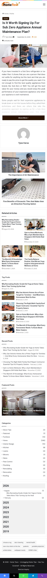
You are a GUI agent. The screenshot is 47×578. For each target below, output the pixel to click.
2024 (6, 507)
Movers (6, 454)
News (5, 458)
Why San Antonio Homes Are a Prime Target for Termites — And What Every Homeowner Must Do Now (30, 295)
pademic (26, 546)
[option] (23, 403)
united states (7, 550)
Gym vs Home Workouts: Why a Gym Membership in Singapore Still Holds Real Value (30, 316)
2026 (6, 485)
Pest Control (7, 462)
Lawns (5, 451)
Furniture (6, 437)
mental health (30, 542)
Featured (6, 433)
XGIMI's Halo (33, 550)
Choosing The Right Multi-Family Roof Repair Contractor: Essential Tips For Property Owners (30, 305)
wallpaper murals (19, 550)
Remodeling (7, 469)
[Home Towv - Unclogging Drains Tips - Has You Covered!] (11, 4)
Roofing (6, 476)
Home (6, 13)
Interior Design (8, 444)
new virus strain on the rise (11, 546)
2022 (6, 517)
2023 (6, 512)
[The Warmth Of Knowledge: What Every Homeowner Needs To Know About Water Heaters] (12, 251)
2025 (6, 502)
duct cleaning (18, 542)
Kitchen (6, 447)
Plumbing (6, 465)
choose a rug (7, 542)
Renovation (7, 472)
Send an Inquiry (23, 569)
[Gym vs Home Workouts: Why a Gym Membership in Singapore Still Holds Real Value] (34, 225)
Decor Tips (7, 430)
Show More (23, 118)
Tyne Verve (9, 37)
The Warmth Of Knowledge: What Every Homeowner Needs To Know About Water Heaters (30, 327)
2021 (6, 521)
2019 (6, 531)
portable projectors (38, 546)
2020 (6, 526)
